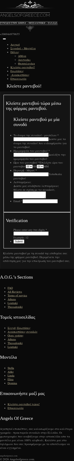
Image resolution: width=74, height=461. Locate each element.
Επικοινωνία (18, 78)
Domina (12, 383)
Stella (11, 368)
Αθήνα (22, 56)
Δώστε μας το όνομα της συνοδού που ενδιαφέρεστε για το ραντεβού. (40, 143)
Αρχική (15, 44)
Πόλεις (14, 52)
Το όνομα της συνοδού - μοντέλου (36, 135)
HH (35, 166)
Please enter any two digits (30, 230)
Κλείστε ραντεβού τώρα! (24, 404)
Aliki (10, 372)
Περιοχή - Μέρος (25, 170)
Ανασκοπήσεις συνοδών (22, 331)
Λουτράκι (24, 59)
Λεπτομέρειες (22, 182)
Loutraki (13, 303)
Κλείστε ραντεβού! (22, 67)
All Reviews (15, 291)
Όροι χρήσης (16, 335)
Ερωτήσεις (17, 71)
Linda (11, 375)
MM (46, 166)
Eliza (10, 379)
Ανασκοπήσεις (19, 75)
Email (18, 201)
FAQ (10, 288)
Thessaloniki (15, 307)
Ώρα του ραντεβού (26, 162)
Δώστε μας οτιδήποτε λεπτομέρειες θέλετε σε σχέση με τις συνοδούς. (36, 187)
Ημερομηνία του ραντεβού (31, 151)
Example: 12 (20, 237)
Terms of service (17, 295)
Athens (12, 299)
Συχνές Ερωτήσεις (19, 328)
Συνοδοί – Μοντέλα (23, 48)
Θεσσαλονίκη (26, 63)
